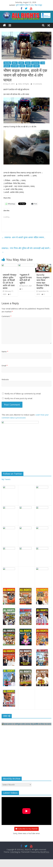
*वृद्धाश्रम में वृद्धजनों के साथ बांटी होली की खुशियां (26, 278)
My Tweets (6, 479)
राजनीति (29, 66)
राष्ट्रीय (36, 66)
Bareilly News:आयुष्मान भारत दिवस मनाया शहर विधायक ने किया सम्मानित (42, 281)
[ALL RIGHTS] (4, 25)
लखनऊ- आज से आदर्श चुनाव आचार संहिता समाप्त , (23, 237)
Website (5, 379)
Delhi (21, 63)
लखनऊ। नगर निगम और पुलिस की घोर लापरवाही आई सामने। (26, 250)
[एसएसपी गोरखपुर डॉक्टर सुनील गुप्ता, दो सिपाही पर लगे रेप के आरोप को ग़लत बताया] (10, 265)
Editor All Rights (23, 84)
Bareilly (7, 63)
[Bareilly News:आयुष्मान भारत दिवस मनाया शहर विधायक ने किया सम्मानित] (43, 265)
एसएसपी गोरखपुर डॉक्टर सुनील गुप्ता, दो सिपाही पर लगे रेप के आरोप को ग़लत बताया (9, 281)
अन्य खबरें (15, 66)
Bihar (15, 63)
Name (5, 351)
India (27, 63)
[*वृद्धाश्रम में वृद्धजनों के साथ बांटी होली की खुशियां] (26, 265)
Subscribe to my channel (27, 829)
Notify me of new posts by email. (19, 398)
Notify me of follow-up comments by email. (23, 393)
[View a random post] (48, 25)
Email (5, 365)
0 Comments (37, 84)
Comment (6, 316)
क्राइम (22, 66)
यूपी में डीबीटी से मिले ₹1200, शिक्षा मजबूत (29, 5)
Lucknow (35, 63)
